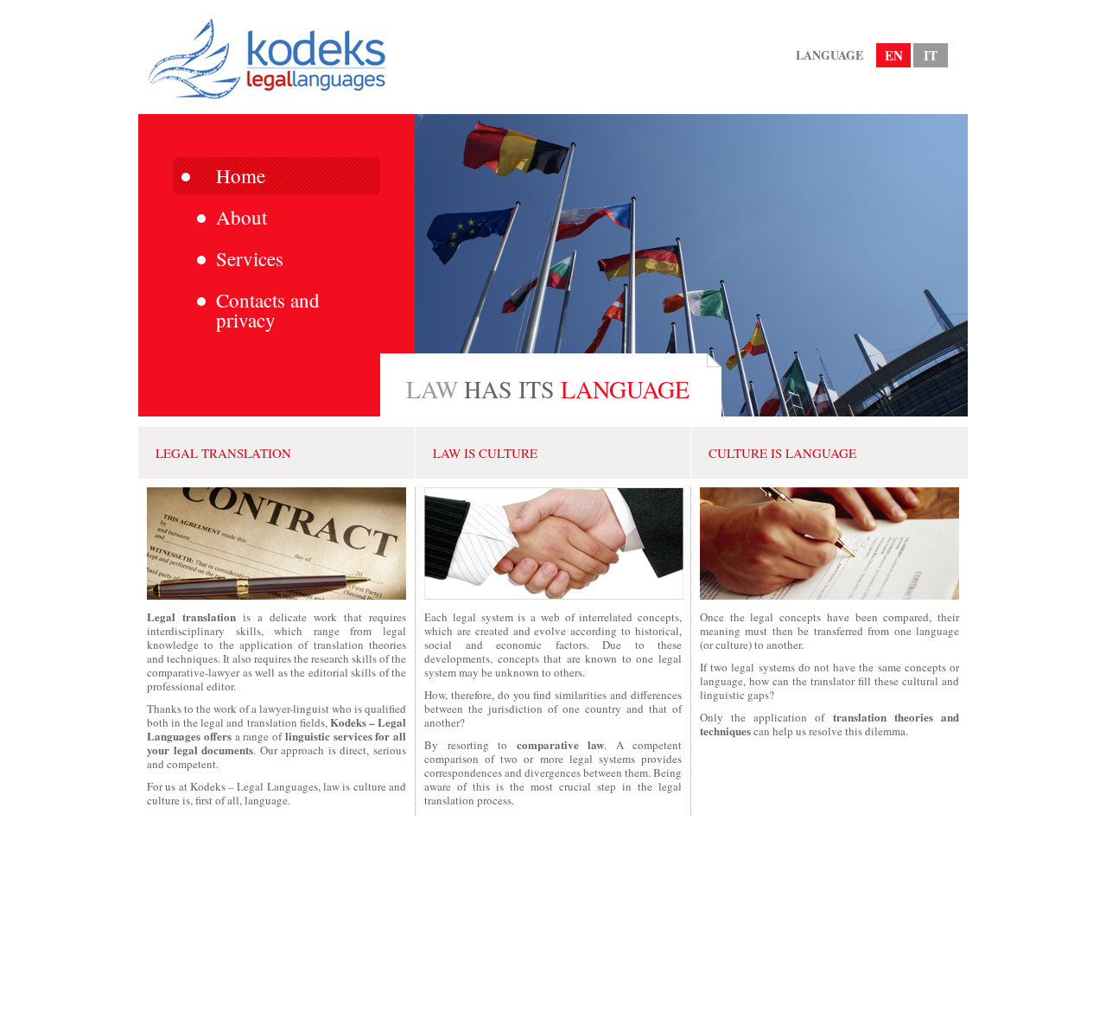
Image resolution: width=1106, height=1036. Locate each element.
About (241, 217)
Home (240, 175)
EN (894, 55)
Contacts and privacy (268, 310)
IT (931, 55)
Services (249, 258)
